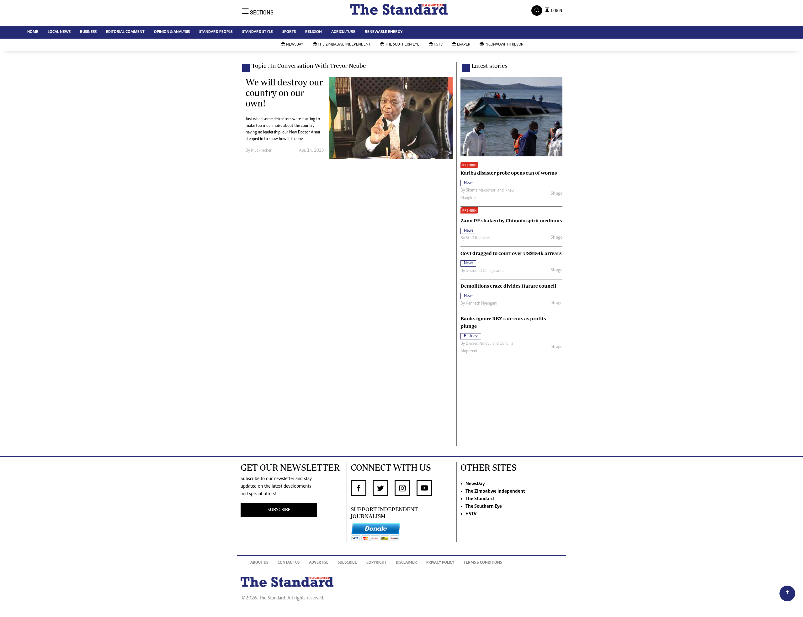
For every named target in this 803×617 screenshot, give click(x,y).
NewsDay (294, 45)
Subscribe (347, 563)
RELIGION (313, 32)
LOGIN (555, 10)
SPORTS (289, 32)
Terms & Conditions (483, 563)
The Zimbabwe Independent (344, 45)
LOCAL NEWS (59, 32)
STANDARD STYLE (257, 32)
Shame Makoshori (481, 190)
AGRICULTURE (343, 32)
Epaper (463, 45)
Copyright (376, 563)
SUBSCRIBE (279, 509)
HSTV (438, 45)
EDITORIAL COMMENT (125, 32)
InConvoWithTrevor (504, 45)
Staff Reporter (478, 238)
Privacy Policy (440, 563)
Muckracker (261, 151)
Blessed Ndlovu (479, 344)
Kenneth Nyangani (481, 303)
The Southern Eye (402, 45)
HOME (32, 32)
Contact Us (289, 563)
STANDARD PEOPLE (216, 32)
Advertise (318, 563)
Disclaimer (406, 563)
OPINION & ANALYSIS (172, 32)
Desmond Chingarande (485, 271)
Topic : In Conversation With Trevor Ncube (309, 65)
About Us (259, 563)
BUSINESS (88, 32)
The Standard (479, 498)
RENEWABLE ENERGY (383, 32)
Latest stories (489, 65)
